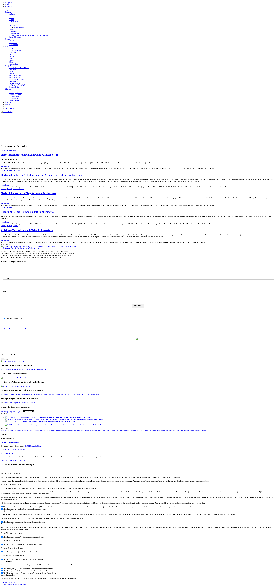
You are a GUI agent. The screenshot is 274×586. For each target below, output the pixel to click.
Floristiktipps (43, 430)
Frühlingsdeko (59, 430)
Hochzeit (89, 430)
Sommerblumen (125, 430)
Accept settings (6, 584)
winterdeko (192, 430)
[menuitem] (139, 10)
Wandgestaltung (161, 430)
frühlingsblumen (51, 430)
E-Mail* (5, 292)
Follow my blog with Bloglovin (11, 412)
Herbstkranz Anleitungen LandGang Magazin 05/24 (29, 154)
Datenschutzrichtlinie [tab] (8, 575)
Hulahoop (94, 430)
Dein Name (6, 278)
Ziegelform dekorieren (200, 430)
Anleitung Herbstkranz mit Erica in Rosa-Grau (27, 230)
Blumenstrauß (30, 430)
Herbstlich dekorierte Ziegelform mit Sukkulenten (28, 193)
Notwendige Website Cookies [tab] (11, 484)
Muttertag (103, 430)
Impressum (15, 442)
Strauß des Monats (138, 430)
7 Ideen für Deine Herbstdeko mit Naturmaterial (27, 211)
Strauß (131, 430)
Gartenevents (13, 45)
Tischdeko (16, 170)
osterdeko (114, 430)
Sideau (119, 430)
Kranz (99, 430)
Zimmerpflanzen (18, 189)
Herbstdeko (84, 430)
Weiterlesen (5, 166)
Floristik (3, 150)
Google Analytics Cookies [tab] (10, 511)
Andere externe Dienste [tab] (9, 524)
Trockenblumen (153, 430)
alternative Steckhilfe (13, 430)
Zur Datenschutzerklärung (17, 460)
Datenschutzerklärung (8, 582)
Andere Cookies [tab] (6, 561)
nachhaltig (108, 430)
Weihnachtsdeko (177, 430)
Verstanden (4, 460)
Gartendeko (13, 43)
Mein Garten (13, 41)
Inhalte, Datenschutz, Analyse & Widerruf (17, 329)
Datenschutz (5, 442)
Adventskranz (4, 430)
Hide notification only (18, 584)
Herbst (9, 150)
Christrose (36, 430)
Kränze (15, 150)
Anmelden (138, 306)
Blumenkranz (22, 430)
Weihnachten (169, 430)
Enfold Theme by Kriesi (33, 446)
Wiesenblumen (185, 430)
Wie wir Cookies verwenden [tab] (10, 474)
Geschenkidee (72, 430)
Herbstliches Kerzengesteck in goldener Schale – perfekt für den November (42, 174)
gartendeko (66, 430)
